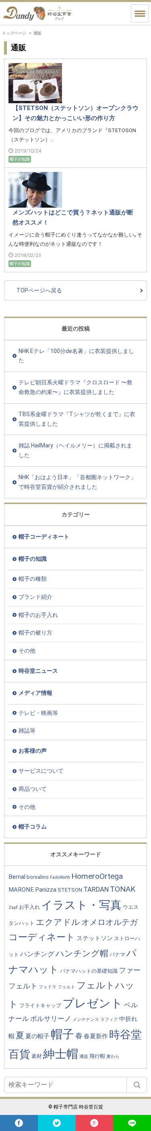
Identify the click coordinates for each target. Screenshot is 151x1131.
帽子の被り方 (35, 632)
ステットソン (95, 938)
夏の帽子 (37, 1036)
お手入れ (29, 907)
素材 (36, 1056)
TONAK (122, 889)
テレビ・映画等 (38, 713)
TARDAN (96, 889)
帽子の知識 (33, 558)
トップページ (14, 33)
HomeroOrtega (97, 876)
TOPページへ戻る (39, 290)
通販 (83, 1056)
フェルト (66, 987)
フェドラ (47, 987)
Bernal (16, 876)
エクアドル (58, 922)
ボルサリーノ (50, 1019)
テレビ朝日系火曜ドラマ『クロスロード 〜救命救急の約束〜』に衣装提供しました (75, 387)
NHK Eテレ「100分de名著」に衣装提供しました (76, 356)
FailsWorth (60, 877)
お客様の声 (33, 750)
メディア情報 (35, 693)
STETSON (70, 890)
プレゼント (92, 1003)
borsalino (38, 877)
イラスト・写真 (81, 905)
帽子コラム (33, 826)
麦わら (113, 1056)
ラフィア (109, 1019)
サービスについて (41, 771)
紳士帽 (60, 1054)
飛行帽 (97, 1056)
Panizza (45, 889)
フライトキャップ (40, 1005)
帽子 (62, 1034)
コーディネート (41, 937)
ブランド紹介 (35, 597)
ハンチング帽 (82, 953)
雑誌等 (27, 730)
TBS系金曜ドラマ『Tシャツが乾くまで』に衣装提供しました (77, 419)
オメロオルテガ (109, 922)
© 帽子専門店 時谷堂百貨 (75, 1107)
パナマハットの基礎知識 (89, 971)
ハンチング (37, 954)
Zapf (13, 907)
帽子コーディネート (44, 536)
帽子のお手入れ (38, 615)
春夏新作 (96, 1036)
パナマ (117, 954)
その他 (27, 650)
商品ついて (33, 789)
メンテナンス (85, 1019)
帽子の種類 (33, 579)
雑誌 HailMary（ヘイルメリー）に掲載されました (75, 450)
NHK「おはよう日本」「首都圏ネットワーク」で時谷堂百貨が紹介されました (77, 482)
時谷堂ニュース (38, 671)
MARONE (21, 889)
